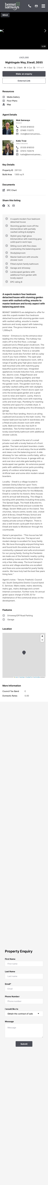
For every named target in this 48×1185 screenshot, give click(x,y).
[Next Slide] (45, 30)
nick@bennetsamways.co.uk (31, 134)
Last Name (10, 971)
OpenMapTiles (29, 677)
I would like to (11, 1009)
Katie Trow (21, 141)
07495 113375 (27, 130)
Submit (24, 1044)
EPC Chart (12, 190)
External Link (24, 80)
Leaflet (16, 677)
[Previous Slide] (2, 30)
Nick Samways (23, 120)
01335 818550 (27, 127)
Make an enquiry (24, 74)
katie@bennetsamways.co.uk (31, 154)
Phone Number (12, 996)
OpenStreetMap (36, 677)
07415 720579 (27, 151)
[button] (24, 30)
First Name (10, 959)
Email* (8, 984)
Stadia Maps (22, 677)
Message (9, 1021)
